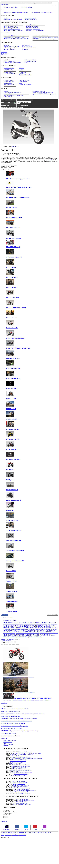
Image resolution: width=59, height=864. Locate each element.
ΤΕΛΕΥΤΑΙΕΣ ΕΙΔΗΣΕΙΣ (10, 740)
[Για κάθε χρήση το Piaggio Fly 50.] (28, 144)
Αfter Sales (21, 68)
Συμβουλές (6, 45)
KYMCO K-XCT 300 (12, 429)
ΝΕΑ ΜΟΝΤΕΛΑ (8, 742)
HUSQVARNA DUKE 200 (26, 624)
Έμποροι (6, 85)
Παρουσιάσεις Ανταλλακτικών (33, 29)
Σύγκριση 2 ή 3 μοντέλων (31, 19)
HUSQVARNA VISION (45, 634)
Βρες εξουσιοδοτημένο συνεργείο (8, 733)
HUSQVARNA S (13, 631)
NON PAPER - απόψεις (26, 7)
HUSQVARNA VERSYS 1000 (10, 634)
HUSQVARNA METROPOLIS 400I (17, 629)
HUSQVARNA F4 (30, 625)
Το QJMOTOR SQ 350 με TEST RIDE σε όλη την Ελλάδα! (27, 753)
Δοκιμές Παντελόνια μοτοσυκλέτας (12, 29)
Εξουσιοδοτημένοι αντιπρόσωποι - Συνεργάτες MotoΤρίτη (12, 107)
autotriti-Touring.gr (8, 96)
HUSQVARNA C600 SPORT (26, 622)
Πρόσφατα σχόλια (10, 639)
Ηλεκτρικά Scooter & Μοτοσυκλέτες (12, 62)
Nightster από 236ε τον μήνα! (25, 752)
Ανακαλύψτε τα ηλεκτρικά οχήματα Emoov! (21, 772)
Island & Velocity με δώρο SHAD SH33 (20, 766)
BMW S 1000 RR (11, 207)
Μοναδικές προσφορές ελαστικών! (20, 786)
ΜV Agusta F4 (10, 480)
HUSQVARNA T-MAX (42, 633)
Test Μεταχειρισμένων (24, 80)
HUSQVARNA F (12, 625)
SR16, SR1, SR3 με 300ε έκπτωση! (18, 759)
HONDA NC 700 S (11, 277)
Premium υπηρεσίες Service (21, 803)
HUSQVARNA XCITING (9, 637)
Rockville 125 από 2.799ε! (15, 763)
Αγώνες (25, 62)
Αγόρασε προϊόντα (8, 69)
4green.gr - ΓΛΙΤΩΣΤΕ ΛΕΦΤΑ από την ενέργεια (44, 94)
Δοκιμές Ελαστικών (30, 24)
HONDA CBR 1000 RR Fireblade (16, 307)
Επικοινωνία (25, 49)
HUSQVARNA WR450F (39, 635)
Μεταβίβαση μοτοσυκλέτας (10, 49)
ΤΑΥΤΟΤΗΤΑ (4, 54)
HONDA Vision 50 (11, 318)
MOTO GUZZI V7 (12, 490)
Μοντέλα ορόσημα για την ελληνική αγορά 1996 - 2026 (16, 38)
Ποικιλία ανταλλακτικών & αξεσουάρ (22, 804)
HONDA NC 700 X (12, 287)
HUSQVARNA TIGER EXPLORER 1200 (26, 633)
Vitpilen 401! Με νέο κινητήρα (21, 774)
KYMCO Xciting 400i (12, 439)
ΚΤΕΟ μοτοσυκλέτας (27, 46)
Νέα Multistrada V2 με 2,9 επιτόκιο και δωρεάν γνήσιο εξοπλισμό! (27, 758)
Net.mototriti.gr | (28, 3)
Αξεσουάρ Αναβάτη (8, 72)
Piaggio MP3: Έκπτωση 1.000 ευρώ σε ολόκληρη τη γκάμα (14, 726)
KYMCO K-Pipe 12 (12, 449)
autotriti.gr (6, 91)
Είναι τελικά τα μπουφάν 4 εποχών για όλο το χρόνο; (13, 723)
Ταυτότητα (21, 832)
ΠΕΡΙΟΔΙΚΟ (4, 52)
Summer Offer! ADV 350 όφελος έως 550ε (21, 770)
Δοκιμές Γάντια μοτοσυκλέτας (11, 26)
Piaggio (14, 146)
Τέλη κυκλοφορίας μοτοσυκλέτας (11, 46)
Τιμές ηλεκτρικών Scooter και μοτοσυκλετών (41, 12)
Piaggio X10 (10, 510)
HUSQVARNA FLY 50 (41, 625)
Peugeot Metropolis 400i (13, 500)
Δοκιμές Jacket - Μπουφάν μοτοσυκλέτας (13, 30)
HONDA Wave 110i (12, 328)
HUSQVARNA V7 (53, 633)
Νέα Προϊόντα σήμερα (9, 68)
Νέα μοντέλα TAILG (14, 771)
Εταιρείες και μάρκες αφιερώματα (40, 35)
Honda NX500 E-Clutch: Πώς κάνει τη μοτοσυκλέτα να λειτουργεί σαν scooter (19, 718)
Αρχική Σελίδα (4, 832)
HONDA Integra (11, 267)
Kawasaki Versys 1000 (13, 358)
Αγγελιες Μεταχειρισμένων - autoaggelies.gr (43, 92)
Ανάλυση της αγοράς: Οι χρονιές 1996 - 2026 (14, 37)
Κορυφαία (3, 639)
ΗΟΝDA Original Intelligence (21, 799)
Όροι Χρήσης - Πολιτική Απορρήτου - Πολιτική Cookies (38, 832)
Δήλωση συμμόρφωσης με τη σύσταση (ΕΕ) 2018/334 (13, 835)
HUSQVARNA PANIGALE (35, 630)
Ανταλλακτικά (22, 72)
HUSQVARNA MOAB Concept (15, 338)
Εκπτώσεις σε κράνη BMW (24, 793)
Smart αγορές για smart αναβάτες (21, 789)
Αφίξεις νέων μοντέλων (9, 61)
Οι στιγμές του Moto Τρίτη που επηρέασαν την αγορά (16, 35)
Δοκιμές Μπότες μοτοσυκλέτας (11, 27)
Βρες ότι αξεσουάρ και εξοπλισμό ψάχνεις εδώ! (25, 790)
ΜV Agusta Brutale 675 (13, 459)
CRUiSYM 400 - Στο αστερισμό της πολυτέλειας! (21, 754)
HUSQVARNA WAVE (27, 635)
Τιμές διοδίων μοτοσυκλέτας (10, 48)
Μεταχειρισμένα (23, 81)
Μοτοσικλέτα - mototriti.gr (39, 91)
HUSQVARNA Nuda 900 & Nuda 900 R (18, 348)
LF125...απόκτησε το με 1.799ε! (18, 775)
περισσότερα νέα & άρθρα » (9, 620)
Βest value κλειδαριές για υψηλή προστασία (19, 785)
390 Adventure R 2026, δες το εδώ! (18, 761)
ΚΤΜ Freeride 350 (11, 419)
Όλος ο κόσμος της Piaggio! (21, 791)
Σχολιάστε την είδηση (8, 617)
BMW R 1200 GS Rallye (13, 238)
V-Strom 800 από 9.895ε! (17, 762)
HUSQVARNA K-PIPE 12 (23, 627)
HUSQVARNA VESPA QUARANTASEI (29, 634)
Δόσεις (20, 83)
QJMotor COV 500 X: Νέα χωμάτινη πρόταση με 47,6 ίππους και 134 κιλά (15, 661)
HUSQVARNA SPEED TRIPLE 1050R (27, 631)
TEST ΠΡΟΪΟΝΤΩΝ (9, 744)
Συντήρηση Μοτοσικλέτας (25, 74)
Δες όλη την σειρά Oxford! (19, 784)
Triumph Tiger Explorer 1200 (15, 550)
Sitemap (10, 832)
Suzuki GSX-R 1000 (12, 520)
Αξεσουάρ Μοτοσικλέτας (9, 73)
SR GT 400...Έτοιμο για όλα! (18, 755)
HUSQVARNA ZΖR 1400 (35, 637)
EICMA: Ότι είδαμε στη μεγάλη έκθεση (18, 179)
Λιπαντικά (21, 73)
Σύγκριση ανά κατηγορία (30, 18)
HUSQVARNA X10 (51, 635)
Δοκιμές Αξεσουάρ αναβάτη (32, 26)
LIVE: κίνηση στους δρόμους (22, 105)
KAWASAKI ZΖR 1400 (13, 368)
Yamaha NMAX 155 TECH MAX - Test (10, 716)
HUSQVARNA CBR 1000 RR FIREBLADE (44, 622)
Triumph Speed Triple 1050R (15, 561)
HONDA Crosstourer (12, 297)
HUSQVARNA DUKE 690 (40, 624)
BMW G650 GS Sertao (13, 228)
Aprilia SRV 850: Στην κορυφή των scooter (19, 187)
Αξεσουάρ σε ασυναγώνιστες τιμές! (22, 788)
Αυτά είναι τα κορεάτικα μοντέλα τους (21, 757)
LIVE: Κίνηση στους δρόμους (11, 7)
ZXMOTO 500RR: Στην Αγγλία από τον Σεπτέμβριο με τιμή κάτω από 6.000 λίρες (20, 730)
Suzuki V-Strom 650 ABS (13, 530)
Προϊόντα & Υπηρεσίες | (38, 3)
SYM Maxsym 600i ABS (13, 540)
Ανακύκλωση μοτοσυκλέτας (28, 48)
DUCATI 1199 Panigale (13, 247)
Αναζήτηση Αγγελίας (8, 80)
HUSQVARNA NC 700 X (9, 630)
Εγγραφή (6, 817)
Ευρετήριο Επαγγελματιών (10, 70)
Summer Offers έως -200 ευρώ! (19, 767)
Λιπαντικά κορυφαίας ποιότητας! (19, 782)
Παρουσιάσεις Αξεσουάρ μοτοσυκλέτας (35, 30)
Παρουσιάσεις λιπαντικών (32, 27)
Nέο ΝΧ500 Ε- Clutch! (21, 801)
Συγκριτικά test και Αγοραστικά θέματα (13, 19)
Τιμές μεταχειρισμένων (9, 84)
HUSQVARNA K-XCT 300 (36, 627)
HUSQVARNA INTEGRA (9, 627)
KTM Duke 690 (11, 399)
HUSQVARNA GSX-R (49, 626)
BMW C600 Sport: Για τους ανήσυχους (17, 197)
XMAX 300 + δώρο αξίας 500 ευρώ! (20, 765)
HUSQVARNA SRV (42, 631)
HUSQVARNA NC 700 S (50, 629)
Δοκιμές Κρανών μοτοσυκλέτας (11, 24)
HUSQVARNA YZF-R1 (22, 637)
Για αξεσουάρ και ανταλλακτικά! (26, 800)
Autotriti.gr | (21, 3)
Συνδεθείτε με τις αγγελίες (25, 84)
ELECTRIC (6, 745)
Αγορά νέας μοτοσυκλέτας (30, 59)
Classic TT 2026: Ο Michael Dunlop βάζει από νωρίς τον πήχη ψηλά (16, 721)
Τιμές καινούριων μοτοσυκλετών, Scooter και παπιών (16, 12)
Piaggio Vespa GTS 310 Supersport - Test (10, 711)
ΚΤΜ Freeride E (11, 409)
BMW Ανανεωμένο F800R (14, 217)
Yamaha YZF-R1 (11, 581)
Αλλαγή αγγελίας (8, 83)
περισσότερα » (4, 703)
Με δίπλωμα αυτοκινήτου (30, 61)
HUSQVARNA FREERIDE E (19, 626)
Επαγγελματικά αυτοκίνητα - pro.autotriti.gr (14, 95)
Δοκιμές (5, 18)
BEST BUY (6, 743)
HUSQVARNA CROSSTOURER (11, 624)
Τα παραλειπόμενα (11, 611)
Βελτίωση (21, 69)
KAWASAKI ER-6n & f (13, 378)
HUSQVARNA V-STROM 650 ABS (12, 635)
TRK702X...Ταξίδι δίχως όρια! (19, 768)
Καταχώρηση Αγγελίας (9, 81)
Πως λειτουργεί (25, 45)
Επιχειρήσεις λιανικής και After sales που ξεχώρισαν (45, 39)
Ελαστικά (21, 70)
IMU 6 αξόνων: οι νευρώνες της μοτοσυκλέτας (11, 728)
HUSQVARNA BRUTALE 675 (10, 622)
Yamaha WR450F (11, 591)
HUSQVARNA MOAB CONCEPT (35, 629)
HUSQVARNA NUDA (22, 630)
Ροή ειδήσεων (7, 59)
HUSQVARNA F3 (21, 625)
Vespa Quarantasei (11, 601)
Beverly (50, 159)
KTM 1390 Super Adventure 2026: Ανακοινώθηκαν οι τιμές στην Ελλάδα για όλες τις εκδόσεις (19, 692)
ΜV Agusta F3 (10, 469)
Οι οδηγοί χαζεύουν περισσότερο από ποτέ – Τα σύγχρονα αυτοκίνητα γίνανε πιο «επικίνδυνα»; (23, 713)
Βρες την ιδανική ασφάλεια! (18, 781)
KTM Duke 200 (11, 388)
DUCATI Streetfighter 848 (14, 257)
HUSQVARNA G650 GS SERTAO (35, 626)
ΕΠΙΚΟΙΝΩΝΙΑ (4, 53)
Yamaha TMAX (11, 571)
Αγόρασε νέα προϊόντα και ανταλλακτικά (10, 735)
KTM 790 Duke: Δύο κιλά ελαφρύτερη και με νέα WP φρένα (15, 708)
